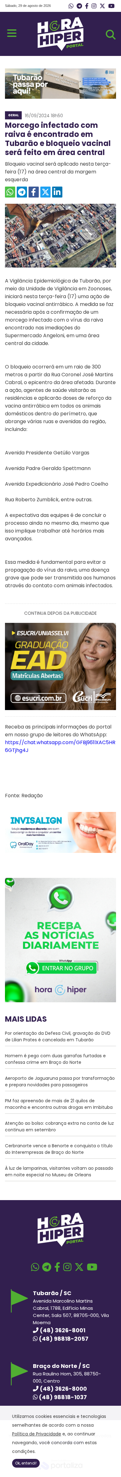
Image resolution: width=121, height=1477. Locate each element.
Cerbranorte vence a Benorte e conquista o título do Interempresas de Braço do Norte (59, 1149)
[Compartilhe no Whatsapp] (10, 192)
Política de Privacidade (36, 1434)
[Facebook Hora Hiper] (86, 6)
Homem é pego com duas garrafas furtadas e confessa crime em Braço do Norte (55, 1059)
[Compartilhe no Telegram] (22, 192)
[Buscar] (110, 34)
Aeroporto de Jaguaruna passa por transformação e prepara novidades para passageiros (60, 1081)
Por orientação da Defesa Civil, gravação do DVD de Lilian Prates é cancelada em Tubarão (57, 1036)
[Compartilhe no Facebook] (34, 192)
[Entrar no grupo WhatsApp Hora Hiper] (71, 6)
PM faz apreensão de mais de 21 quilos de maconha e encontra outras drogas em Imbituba (59, 1104)
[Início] (60, 49)
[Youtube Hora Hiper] (111, 6)
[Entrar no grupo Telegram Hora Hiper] (79, 6)
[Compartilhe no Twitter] (45, 192)
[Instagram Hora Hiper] (94, 6)
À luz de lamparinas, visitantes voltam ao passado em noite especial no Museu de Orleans (59, 1171)
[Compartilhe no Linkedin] (57, 192)
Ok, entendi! (26, 1463)
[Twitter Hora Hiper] (102, 6)
